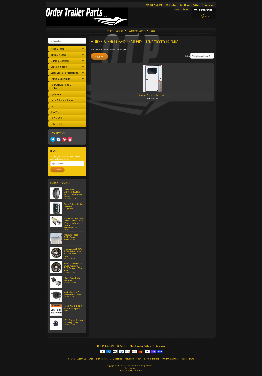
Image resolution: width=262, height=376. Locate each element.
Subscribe (57, 169)
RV (52, 106)
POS (121, 370)
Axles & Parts (57, 49)
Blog (153, 30)
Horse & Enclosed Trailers (63, 100)
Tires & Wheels (58, 55)
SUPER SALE (56, 118)
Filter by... (99, 56)
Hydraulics (56, 94)
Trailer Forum (187, 358)
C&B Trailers (116, 358)
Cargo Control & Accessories (64, 73)
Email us (171, 5)
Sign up (185, 9)
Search (71, 358)
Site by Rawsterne (131, 368)
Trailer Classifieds (170, 358)
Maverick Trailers (133, 358)
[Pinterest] (64, 139)
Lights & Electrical (60, 61)
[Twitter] (52, 139)
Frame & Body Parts (60, 79)
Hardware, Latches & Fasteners (61, 86)
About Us (81, 358)
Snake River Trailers (98, 358)
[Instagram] (70, 139)
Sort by (187, 56)
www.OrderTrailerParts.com (130, 366)
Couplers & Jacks (59, 67)
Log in (177, 9)
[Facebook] (58, 139)
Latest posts (57, 124)
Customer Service (137, 30)
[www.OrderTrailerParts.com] (87, 16)
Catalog (119, 30)
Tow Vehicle (56, 112)
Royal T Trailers (151, 358)
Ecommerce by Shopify (134, 370)
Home (110, 30)
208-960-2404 (155, 5)
